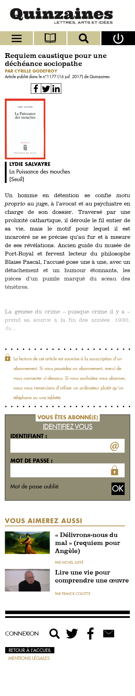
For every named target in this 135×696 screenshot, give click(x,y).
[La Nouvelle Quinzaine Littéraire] (67, 15)
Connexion (22, 633)
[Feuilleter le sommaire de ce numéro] (51, 38)
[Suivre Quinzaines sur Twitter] (72, 633)
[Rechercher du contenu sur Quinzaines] (54, 633)
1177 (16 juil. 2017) (65, 76)
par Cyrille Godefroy (31, 71)
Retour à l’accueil (30, 650)
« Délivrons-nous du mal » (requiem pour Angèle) (87, 543)
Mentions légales (29, 658)
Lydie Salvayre (30, 164)
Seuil (16, 179)
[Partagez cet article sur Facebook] (36, 88)
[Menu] (17, 38)
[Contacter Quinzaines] (108, 633)
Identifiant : (28, 436)
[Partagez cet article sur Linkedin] (56, 88)
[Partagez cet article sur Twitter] (46, 88)
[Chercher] (84, 38)
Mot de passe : (31, 460)
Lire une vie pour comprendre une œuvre (92, 577)
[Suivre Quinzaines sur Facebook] (90, 633)
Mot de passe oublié (34, 486)
